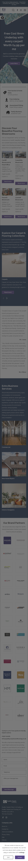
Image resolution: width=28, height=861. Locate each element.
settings (21, 852)
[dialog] (14, 430)
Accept (20, 857)
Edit (8, 857)
